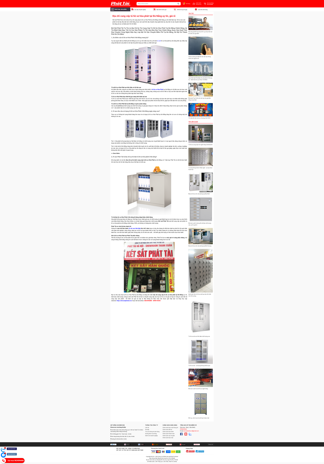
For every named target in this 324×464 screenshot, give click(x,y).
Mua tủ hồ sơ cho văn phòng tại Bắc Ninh (199, 194)
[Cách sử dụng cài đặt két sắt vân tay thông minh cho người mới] (200, 46)
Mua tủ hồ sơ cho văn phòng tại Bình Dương (199, 246)
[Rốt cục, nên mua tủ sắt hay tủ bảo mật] (200, 404)
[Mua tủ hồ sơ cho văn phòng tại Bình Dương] (200, 236)
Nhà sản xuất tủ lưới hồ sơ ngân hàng (198, 388)
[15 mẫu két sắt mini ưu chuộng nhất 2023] (200, 109)
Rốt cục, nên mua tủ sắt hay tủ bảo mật (198, 418)
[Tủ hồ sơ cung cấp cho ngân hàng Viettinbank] (200, 134)
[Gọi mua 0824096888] (3, 460)
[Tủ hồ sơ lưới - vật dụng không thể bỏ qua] (200, 351)
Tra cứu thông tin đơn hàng (152, 431)
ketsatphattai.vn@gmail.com (191, 431)
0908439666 (183, 429)
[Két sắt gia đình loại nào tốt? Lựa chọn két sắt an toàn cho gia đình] (200, 23)
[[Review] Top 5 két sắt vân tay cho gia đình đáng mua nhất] (200, 89)
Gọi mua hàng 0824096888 (210, 3)
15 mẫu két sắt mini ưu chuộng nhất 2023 (199, 118)
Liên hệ (147, 427)
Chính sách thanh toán (168, 433)
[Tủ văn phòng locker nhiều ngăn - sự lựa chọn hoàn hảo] (200, 157)
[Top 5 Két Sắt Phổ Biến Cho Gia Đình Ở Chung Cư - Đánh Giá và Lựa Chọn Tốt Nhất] (200, 69)
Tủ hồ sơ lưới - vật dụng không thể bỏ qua (199, 365)
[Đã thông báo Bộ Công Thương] (199, 451)
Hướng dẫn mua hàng (151, 433)
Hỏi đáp (147, 429)
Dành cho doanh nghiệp (151, 435)
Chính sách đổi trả (167, 429)
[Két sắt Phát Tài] (122, 4)
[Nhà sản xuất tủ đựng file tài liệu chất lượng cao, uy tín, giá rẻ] (200, 209)
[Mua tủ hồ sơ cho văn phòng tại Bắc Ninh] (200, 182)
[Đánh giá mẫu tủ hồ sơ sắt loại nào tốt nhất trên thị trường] (200, 271)
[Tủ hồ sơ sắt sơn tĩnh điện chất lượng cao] (200, 317)
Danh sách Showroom (198, 3)
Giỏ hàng (187, 3)
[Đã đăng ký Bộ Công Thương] (190, 451)
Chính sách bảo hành (168, 431)
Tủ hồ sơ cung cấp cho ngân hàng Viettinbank (200, 144)
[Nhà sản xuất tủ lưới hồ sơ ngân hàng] (200, 378)
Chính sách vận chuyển (169, 435)
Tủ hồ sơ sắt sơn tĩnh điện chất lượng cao (199, 336)
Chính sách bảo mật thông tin (170, 427)
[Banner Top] (113, 444)
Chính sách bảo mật (168, 437)
